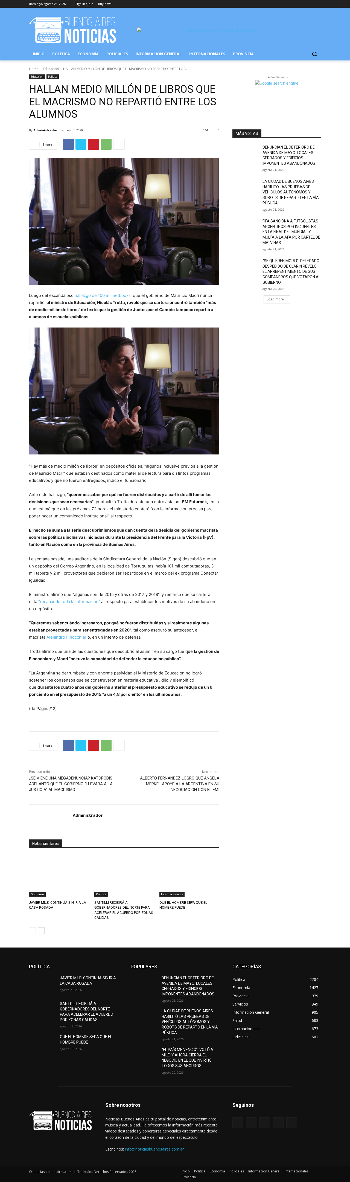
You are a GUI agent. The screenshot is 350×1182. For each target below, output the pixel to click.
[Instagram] (295, 4)
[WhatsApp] (106, 144)
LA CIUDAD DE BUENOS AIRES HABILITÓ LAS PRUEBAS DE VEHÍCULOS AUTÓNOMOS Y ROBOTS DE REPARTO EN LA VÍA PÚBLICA (290, 192)
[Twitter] (303, 4)
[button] (314, 53)
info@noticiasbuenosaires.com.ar (154, 1149)
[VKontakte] (291, 1122)
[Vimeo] (310, 4)
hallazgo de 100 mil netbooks (103, 295)
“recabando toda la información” (69, 601)
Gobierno (37, 894)
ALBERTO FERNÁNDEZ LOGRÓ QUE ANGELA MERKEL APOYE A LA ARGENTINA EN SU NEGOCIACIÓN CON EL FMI (179, 784)
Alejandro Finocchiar (66, 637)
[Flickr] (264, 1122)
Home (34, 68)
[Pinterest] (93, 144)
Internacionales (172, 894)
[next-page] (41, 930)
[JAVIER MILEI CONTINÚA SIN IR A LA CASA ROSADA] (59, 876)
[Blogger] (237, 1122)
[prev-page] (32, 930)
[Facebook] (287, 4)
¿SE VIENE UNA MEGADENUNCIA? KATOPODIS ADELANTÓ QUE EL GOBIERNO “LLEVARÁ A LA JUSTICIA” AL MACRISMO (71, 784)
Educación (51, 68)
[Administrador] (51, 815)
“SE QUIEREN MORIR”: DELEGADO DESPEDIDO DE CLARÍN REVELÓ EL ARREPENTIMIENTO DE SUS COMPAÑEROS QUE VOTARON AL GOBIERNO (291, 271)
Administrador (45, 130)
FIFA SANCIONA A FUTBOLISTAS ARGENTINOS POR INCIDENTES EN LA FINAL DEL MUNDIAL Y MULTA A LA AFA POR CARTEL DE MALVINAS (291, 232)
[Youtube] (318, 4)
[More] (119, 144)
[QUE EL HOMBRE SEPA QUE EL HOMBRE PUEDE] (189, 876)
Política (52, 77)
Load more (275, 299)
